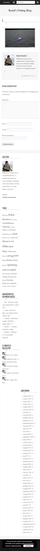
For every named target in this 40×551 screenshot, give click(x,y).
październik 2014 (28, 524)
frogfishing (12, 227)
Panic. (5, 251)
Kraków (4, 238)
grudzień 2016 (27, 461)
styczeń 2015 (27, 516)
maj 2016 (26, 475)
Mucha (5, 241)
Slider (16, 260)
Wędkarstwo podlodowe (9, 283)
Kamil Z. (24, 55)
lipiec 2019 (26, 429)
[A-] (3, 27)
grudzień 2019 (27, 418)
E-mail (4, 130)
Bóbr (11, 219)
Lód (16, 237)
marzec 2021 (26, 401)
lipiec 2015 (26, 500)
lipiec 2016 (26, 470)
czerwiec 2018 (27, 442)
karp (11, 234)
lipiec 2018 (26, 440)
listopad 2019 (27, 421)
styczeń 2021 (27, 404)
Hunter (4, 230)
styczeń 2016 (27, 483)
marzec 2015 (26, 510)
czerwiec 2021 (27, 399)
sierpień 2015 (27, 497)
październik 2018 (28, 437)
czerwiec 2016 (27, 472)
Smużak (4, 265)
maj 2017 (26, 456)
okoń (11, 246)
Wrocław (10, 280)
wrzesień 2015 (27, 494)
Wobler (4, 280)
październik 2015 (28, 491)
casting (15, 219)
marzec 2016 (26, 478)
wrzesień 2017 (27, 450)
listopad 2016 (27, 464)
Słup (9, 274)
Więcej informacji (16, 546)
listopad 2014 (27, 521)
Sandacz (9, 260)
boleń (11, 214)
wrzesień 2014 (27, 527)
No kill (11, 241)
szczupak (11, 269)
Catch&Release (8, 223)
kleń (15, 233)
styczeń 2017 (27, 459)
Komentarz (5, 100)
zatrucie (4, 286)
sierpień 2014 (27, 530)
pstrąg (10, 255)
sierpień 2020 (27, 407)
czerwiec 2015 (27, 502)
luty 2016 (26, 480)
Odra (5, 246)
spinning (12, 265)
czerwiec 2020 (27, 410)
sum (4, 269)
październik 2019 (28, 423)
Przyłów (4, 256)
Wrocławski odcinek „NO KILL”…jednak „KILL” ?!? (10, 321)
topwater (14, 273)
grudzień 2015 (27, 486)
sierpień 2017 (27, 453)
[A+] (5, 27)
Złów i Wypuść (11, 286)
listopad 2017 (27, 448)
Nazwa (4, 124)
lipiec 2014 (26, 532)
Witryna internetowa (8, 135)
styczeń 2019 (27, 434)
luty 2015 (26, 513)
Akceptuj (28, 546)
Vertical (10, 277)
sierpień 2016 (27, 467)
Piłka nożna (12, 251)
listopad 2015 (27, 489)
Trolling (4, 277)
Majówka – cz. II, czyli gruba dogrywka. (10, 334)
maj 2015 (26, 505)
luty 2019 (26, 431)
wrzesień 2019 (27, 426)
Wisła (14, 277)
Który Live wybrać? (12, 355)
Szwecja (5, 274)
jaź (8, 230)
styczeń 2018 (27, 445)
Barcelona (5, 215)
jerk (10, 230)
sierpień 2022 (27, 396)
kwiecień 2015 (27, 508)
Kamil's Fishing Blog (20, 10)
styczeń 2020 (27, 415)
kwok (8, 238)
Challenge (6, 226)
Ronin (4, 260)
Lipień (13, 238)
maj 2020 (26, 412)
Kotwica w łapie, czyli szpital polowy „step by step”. (10, 305)
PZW (16, 255)
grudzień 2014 (27, 519)
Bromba (5, 219)
